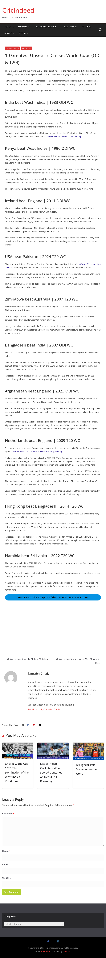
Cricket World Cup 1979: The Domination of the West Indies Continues (17, 772)
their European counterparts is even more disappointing (37, 451)
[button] (28, 27)
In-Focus (86, 26)
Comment (8, 813)
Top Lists (9, 26)
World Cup (26, 48)
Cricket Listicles (12, 48)
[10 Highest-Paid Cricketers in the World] (88, 744)
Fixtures (23, 33)
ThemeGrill (46, 951)
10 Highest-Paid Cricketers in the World (86, 769)
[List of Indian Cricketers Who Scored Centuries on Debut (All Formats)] (52, 744)
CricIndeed (18, 10)
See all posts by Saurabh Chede (44, 709)
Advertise (9, 33)
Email (6, 864)
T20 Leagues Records (45, 26)
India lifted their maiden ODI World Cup (64, 136)
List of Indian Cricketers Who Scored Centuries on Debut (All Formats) (51, 772)
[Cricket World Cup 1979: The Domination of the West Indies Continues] (17, 744)
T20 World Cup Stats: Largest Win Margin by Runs (77, 661)
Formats (22, 26)
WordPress (67, 951)
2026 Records (71, 26)
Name (6, 851)
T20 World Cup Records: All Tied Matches (27, 659)
